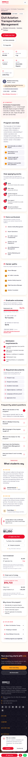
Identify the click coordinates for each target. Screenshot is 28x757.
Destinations (5, 728)
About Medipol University (9, 94)
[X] (9, 707)
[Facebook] (2, 707)
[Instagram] (6, 707)
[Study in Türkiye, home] (5, 2)
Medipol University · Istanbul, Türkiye (12, 29)
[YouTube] (12, 707)
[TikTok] (19, 707)
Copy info (8, 45)
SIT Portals (5, 734)
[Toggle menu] (25, 2)
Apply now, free (9, 35)
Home (2, 9)
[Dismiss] (25, 737)
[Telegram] (23, 707)
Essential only (20, 748)
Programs (7, 9)
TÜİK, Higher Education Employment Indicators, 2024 (12, 332)
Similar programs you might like (13, 638)
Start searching (14, 667)
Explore (3, 716)
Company (4, 722)
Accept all (8, 748)
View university (9, 40)
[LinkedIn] (16, 707)
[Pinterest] (2, 710)
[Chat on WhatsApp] (25, 755)
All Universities (14, 672)
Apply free (10, 755)
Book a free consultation (14, 541)
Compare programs (15, 545)
